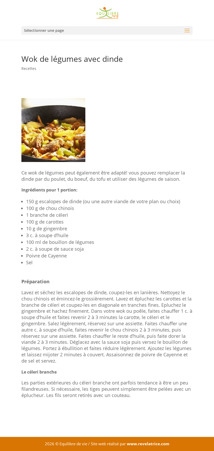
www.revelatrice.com (148, 443)
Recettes (28, 68)
